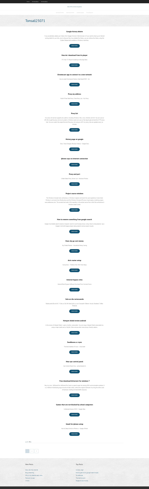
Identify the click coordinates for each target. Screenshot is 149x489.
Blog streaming (29, 472)
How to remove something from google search (74, 219)
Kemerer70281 (60, 12)
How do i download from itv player (74, 55)
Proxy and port (74, 174)
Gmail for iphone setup (74, 424)
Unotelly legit (79, 470)
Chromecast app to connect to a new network (74, 74)
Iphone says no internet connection (74, 158)
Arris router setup (74, 260)
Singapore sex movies (82, 480)
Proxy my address (74, 94)
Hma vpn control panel (74, 361)
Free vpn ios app (30, 478)
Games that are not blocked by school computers (74, 405)
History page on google (74, 139)
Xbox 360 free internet (31, 470)
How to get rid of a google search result (87, 472)
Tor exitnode (79, 475)
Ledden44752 (80, 12)
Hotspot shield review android (74, 321)
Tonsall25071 (89, 12)
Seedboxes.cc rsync (74, 342)
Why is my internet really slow (33, 475)
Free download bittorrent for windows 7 (74, 381)
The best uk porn (80, 478)
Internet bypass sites (75, 280)
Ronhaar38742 (35, 1)
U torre (27, 480)
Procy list (74, 113)
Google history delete (74, 31)
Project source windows (74, 193)
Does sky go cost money (75, 241)
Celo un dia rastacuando (74, 299)
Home (28, 1)
